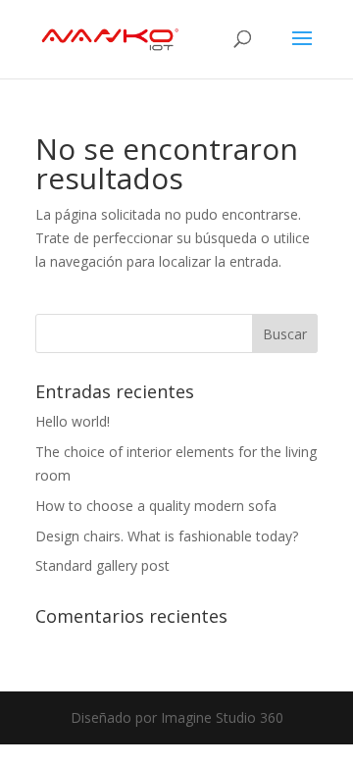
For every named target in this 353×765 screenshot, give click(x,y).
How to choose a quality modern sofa (156, 505)
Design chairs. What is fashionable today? (166, 536)
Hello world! (72, 421)
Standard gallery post (102, 565)
